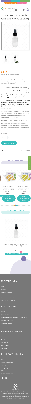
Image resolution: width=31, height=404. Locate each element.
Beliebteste (4, 326)
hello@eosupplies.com (7, 362)
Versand (3, 311)
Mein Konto (25, 1)
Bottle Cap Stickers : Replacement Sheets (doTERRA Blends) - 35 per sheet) (23, 189)
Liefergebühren (5, 314)
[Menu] (16, 10)
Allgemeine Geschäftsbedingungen (10, 300)
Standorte (22, 3)
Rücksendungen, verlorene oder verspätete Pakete (14, 317)
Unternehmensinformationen (8, 295)
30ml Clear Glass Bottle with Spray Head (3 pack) (15, 17)
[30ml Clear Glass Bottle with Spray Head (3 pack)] (16, 231)
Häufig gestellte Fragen (7, 320)
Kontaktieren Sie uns (6, 292)
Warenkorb (4, 337)
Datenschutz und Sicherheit (8, 298)
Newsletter (4, 348)
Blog (2, 286)
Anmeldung (5, 1)
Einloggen (15, 1)
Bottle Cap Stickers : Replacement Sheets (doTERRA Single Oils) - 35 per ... (8, 189)
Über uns (3, 289)
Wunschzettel (4, 342)
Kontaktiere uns (11, 3)
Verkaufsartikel (5, 345)
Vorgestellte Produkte (6, 323)
